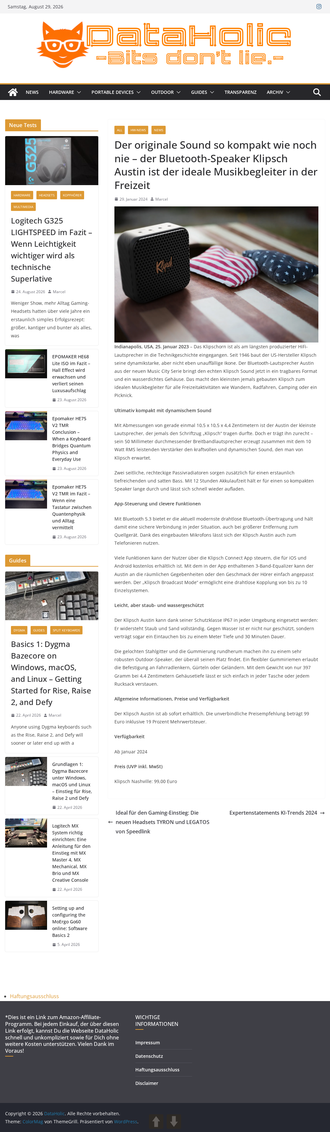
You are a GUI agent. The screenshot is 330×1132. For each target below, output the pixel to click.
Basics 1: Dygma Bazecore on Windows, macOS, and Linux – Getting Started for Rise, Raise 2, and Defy (51, 673)
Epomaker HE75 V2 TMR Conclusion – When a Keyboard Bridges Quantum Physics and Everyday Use (71, 438)
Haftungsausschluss (34, 996)
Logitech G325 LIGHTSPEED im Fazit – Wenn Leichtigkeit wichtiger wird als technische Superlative (51, 249)
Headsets (46, 195)
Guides (199, 92)
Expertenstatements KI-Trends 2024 (273, 812)
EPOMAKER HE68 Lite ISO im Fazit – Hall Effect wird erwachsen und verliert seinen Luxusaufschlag (71, 373)
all (119, 130)
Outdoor (162, 92)
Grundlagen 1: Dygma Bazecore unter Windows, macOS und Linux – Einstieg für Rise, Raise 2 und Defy (72, 781)
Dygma (19, 630)
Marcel (161, 199)
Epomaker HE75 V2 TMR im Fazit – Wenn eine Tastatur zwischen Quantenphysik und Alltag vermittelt (72, 507)
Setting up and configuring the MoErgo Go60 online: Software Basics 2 (69, 921)
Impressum (147, 1042)
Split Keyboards (66, 630)
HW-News (138, 130)
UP (156, 1121)
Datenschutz (149, 1056)
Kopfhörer (72, 195)
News (32, 92)
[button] (77, 92)
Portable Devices (113, 92)
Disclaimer (146, 1083)
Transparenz (241, 92)
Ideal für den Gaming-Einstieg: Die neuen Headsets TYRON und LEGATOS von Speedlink (162, 822)
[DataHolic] (13, 92)
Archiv (275, 92)
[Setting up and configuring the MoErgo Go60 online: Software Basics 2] (26, 926)
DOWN (174, 1121)
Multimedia (23, 206)
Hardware (61, 92)
